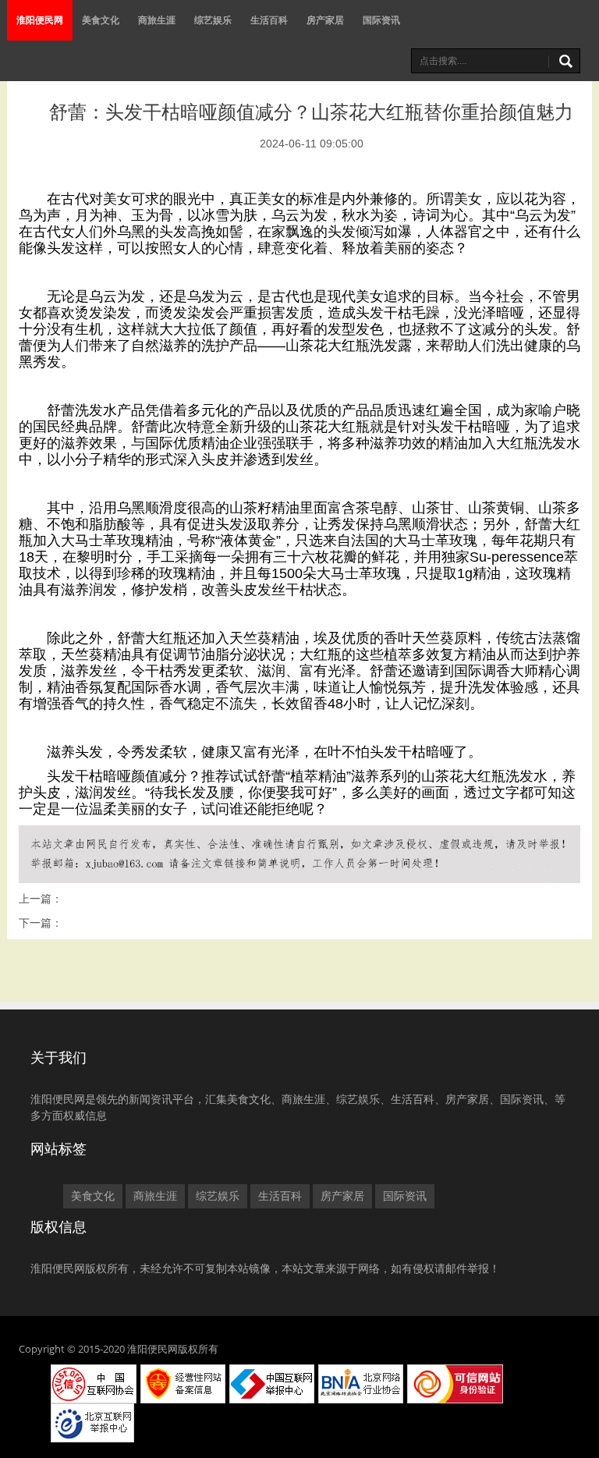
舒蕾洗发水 (82, 410)
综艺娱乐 (213, 20)
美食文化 (100, 20)
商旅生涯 (156, 20)
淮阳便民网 (39, 20)
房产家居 (325, 20)
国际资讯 (381, 20)
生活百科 (269, 20)
